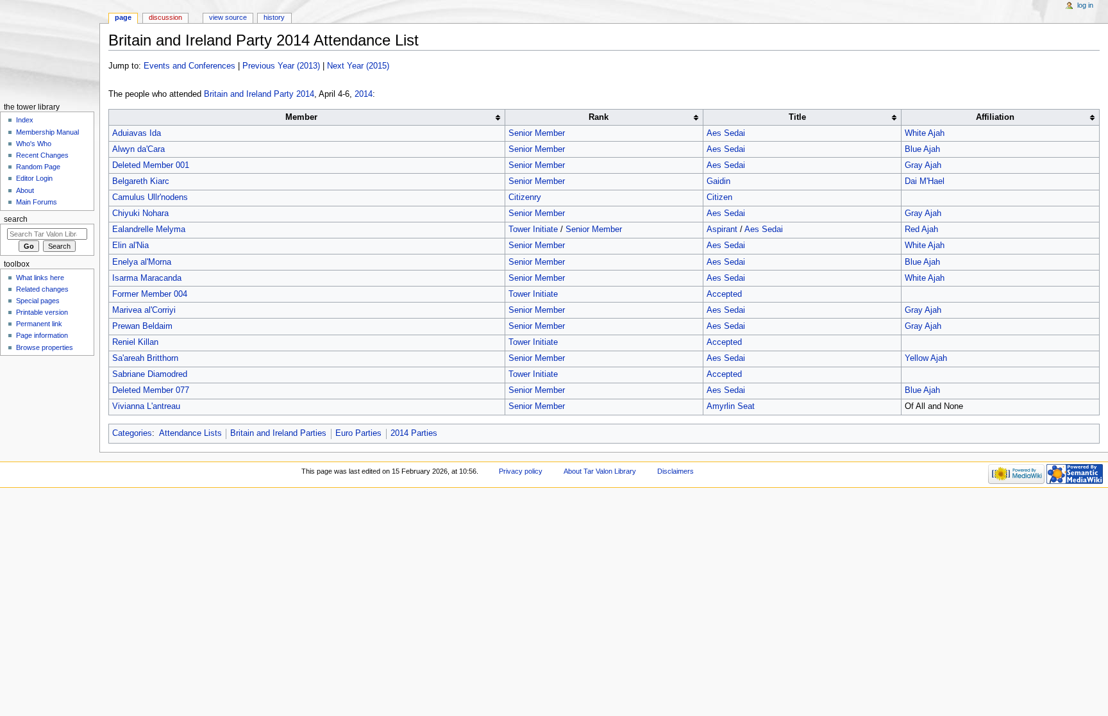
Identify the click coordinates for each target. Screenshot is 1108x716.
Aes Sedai (726, 133)
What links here (40, 277)
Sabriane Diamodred (149, 374)
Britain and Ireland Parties (278, 433)
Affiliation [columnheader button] (995, 117)
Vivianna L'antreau (146, 406)
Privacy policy (520, 471)
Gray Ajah (923, 165)
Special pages (38, 300)
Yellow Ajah (926, 358)
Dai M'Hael (924, 181)
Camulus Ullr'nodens (150, 197)
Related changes (42, 289)
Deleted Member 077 (150, 390)
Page (123, 17)
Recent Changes (42, 155)
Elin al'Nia (130, 245)
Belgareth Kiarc (140, 181)
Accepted (724, 294)
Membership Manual (47, 132)
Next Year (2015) (358, 66)
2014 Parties (413, 433)
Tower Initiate (533, 229)
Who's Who (33, 143)
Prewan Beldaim (142, 326)
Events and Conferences (189, 66)
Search (16, 219)
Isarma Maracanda (146, 278)
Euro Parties (358, 433)
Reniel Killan (135, 342)
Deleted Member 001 (150, 165)
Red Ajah (921, 229)
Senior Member (536, 133)
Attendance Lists (190, 433)
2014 (364, 94)
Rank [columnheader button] (599, 117)
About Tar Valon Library (600, 471)
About (25, 190)
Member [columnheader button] (301, 117)
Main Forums (36, 202)
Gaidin (718, 181)
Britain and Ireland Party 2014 (259, 94)
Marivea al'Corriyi (144, 310)
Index (24, 120)
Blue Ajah (922, 149)
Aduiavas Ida (136, 133)
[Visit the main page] (49, 49)
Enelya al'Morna (141, 262)
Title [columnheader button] (797, 117)
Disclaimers (675, 471)
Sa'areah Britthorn (145, 358)
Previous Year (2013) (281, 66)
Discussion (165, 17)
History (274, 17)
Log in (1085, 5)
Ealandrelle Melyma (148, 229)
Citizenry (524, 197)
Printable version (42, 312)
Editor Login (34, 178)
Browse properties (44, 347)
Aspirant (722, 229)
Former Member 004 (149, 294)
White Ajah (924, 133)
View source (228, 17)
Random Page (38, 167)
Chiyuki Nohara (140, 213)
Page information (42, 335)
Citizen (719, 197)
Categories (132, 433)
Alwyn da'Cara (138, 149)
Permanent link (39, 324)
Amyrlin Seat (731, 406)
